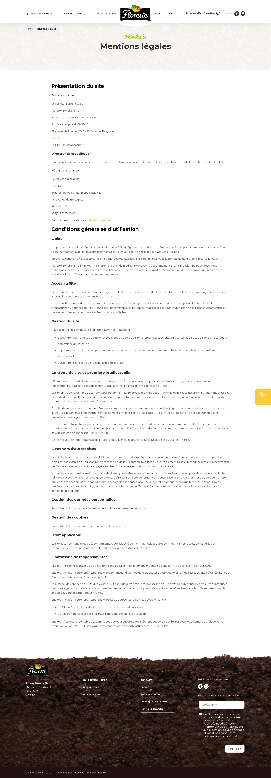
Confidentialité (64, 772)
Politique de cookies (154, 701)
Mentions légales (152, 709)
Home (29, 29)
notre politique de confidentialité (221, 734)
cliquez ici (144, 508)
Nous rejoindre (150, 694)
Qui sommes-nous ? (95, 680)
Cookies (79, 772)
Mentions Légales (97, 772)
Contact (173, 13)
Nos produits (73, 13)
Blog (158, 13)
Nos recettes (107, 13)
